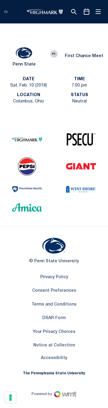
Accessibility (54, 358)
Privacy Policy (54, 277)
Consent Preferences (54, 291)
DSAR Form (54, 318)
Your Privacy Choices (54, 332)
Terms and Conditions (54, 304)
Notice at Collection (54, 345)
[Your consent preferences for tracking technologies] (10, 397)
